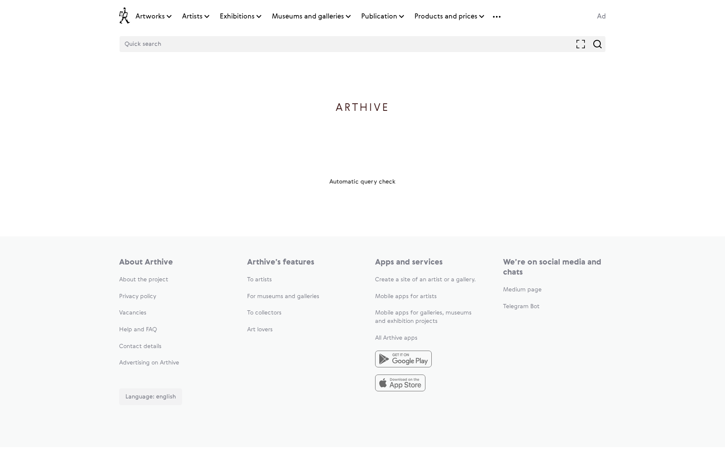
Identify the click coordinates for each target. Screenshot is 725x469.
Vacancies (132, 313)
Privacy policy (137, 296)
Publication (379, 16)
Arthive (363, 108)
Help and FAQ (138, 330)
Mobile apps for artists (406, 296)
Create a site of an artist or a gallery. (425, 280)
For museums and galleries (283, 296)
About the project (143, 280)
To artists (259, 280)
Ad (601, 16)
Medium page (522, 290)
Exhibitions (237, 16)
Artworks (150, 16)
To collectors (264, 313)
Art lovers (260, 330)
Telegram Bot (521, 306)
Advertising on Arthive (149, 363)
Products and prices (446, 16)
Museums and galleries (308, 16)
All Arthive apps (396, 338)
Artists (192, 16)
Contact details (140, 346)
